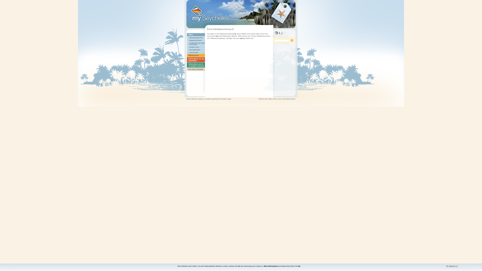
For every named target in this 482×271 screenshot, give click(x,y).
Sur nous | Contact (195, 69)
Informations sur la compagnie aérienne (196, 65)
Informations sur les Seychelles (196, 60)
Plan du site (263, 99)
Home (188, 99)
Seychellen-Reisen (289, 99)
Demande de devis (195, 40)
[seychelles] (241, 27)
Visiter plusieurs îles (196, 38)
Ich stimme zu (451, 266)
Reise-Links (277, 99)
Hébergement (193, 55)
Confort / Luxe (194, 47)
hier (299, 266)
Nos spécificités (194, 50)
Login (229, 99)
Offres (190, 35)
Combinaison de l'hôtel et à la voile (197, 43)
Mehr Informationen (271, 266)
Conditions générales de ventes (215, 99)
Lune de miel (193, 52)
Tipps (270, 99)
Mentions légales (197, 99)
